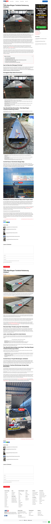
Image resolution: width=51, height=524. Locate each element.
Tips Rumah (37, 34)
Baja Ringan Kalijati (11, 47)
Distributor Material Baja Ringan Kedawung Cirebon (13, 236)
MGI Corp (26, 520)
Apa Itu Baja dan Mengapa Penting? (10, 57)
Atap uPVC (26, 1)
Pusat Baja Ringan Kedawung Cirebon (11, 229)
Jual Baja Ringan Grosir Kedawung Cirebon (41, 38)
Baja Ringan (17, 1)
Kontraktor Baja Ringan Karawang (15, 323)
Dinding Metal (22, 1)
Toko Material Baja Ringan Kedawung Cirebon (12, 239)
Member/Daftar (45, 1)
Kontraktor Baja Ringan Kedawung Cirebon (12, 232)
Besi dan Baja (11, 1)
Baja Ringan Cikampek (29, 207)
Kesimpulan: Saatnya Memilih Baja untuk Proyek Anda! (12, 62)
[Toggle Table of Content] (32, 56)
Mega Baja (30, 520)
